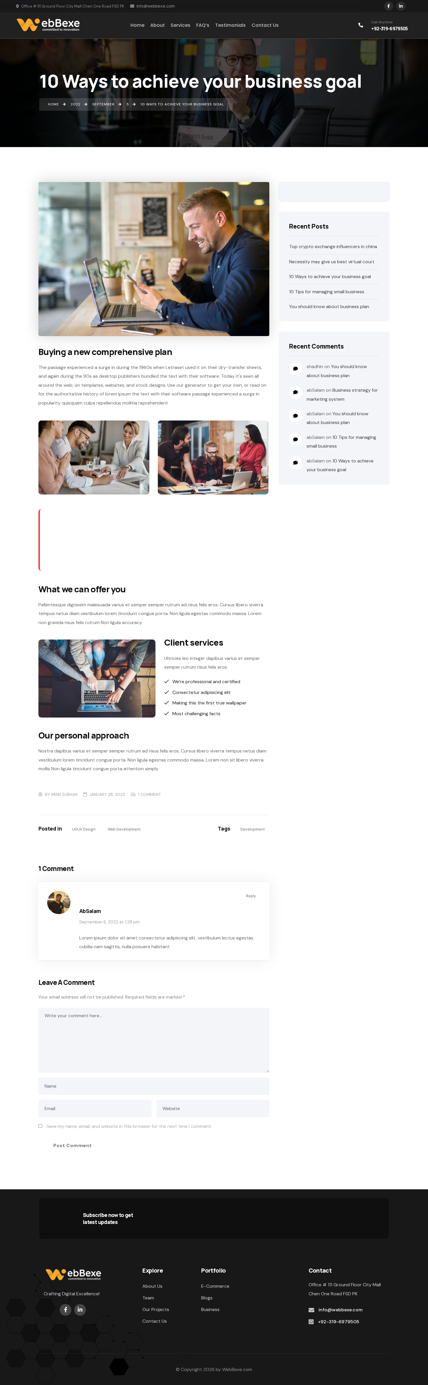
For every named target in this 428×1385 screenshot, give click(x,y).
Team (148, 1298)
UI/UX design (83, 829)
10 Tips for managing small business (326, 292)
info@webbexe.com (155, 6)
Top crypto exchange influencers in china (333, 246)
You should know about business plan (329, 306)
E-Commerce (215, 1286)
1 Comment (149, 794)
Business (210, 1309)
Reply (251, 895)
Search (381, 192)
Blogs (207, 1298)
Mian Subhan (64, 794)
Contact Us (154, 1321)
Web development (124, 829)
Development (252, 829)
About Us (152, 1286)
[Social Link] (388, 6)
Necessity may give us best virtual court (331, 262)
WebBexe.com (237, 1369)
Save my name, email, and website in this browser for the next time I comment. (129, 1126)
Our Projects (155, 1309)
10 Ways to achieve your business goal (330, 276)
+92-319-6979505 (389, 28)
